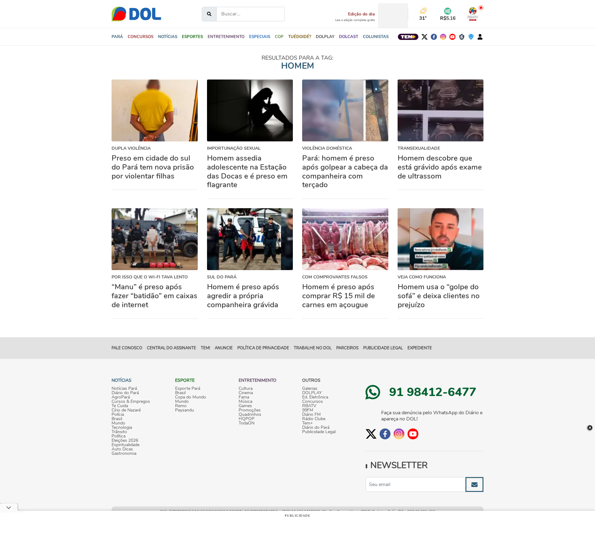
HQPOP (246, 419)
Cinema (246, 393)
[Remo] (462, 37)
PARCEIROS (347, 348)
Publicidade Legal (383, 348)
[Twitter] (424, 37)
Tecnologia (122, 427)
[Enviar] (474, 484)
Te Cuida (120, 406)
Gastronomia (124, 453)
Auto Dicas (122, 449)
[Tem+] (408, 37)
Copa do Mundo (190, 397)
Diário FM (311, 414)
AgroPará (121, 397)
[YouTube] (452, 37)
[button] (167, 37)
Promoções (250, 410)
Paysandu (184, 410)
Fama (244, 397)
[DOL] (136, 14)
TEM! (205, 348)
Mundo (118, 423)
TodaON (246, 423)
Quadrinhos (250, 414)
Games (245, 406)
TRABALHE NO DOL (313, 348)
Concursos (312, 401)
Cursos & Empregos (131, 401)
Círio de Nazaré (126, 410)
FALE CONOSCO (127, 348)
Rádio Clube (313, 419)
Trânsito (119, 432)
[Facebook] (434, 37)
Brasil (117, 419)
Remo (181, 406)
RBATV (309, 406)
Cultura (246, 388)
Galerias (309, 388)
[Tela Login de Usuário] (480, 37)
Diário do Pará (125, 393)
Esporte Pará (187, 388)
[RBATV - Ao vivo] (472, 14)
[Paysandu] (471, 37)
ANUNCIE (224, 348)
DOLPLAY (312, 393)
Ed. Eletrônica (315, 397)
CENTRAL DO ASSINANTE (171, 348)
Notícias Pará (124, 388)
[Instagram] (443, 37)
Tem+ (307, 423)
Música (245, 401)
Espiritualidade (125, 445)
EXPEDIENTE (420, 348)
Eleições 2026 (125, 440)
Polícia (118, 414)
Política (119, 436)
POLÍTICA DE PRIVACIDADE (263, 348)
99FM (307, 410)
